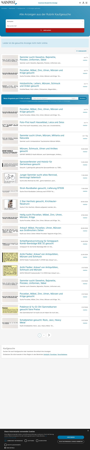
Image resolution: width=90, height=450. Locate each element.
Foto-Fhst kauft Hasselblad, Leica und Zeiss (42, 122)
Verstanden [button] (71, 437)
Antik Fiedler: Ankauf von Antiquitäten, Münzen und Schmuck (39, 255)
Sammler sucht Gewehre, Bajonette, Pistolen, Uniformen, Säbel (38, 58)
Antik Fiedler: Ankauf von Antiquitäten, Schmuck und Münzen (39, 268)
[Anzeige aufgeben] (79, 2)
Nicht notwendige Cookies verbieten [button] (71, 441)
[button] (30, 448)
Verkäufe (46, 354)
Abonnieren (83, 98)
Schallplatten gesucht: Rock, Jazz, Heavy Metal (40, 321)
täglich (74, 98)
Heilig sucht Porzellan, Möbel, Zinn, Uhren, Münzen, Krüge (41, 216)
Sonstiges (53, 354)
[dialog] (45, 439)
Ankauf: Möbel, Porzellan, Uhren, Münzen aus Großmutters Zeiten (40, 229)
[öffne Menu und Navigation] (85, 2)
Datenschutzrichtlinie (33, 101)
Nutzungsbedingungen (43, 101)
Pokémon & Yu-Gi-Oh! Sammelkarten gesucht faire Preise (38, 308)
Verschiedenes (62, 354)
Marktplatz (10, 21)
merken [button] (85, 60)
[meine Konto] (83, 2)
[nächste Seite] (48, 335)
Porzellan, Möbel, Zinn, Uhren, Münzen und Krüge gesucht (41, 295)
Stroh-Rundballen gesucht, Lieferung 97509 (42, 188)
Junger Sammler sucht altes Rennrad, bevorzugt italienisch (38, 176)
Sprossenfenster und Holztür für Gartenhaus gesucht (36, 163)
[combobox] (45, 26)
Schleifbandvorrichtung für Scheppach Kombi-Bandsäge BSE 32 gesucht (39, 242)
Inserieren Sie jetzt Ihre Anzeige (47, 3)
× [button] (88, 430)
